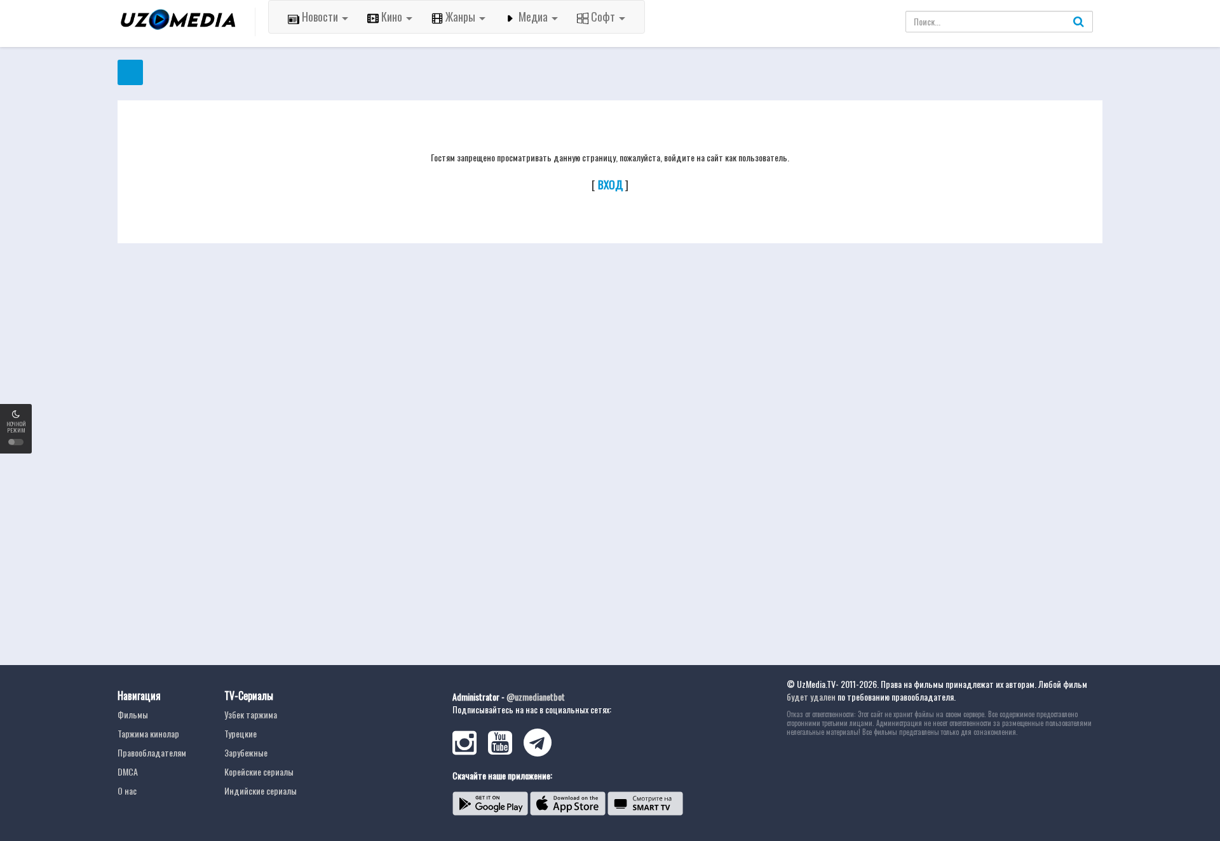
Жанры (460, 16)
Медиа (533, 16)
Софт (603, 16)
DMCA (128, 771)
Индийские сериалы (260, 790)
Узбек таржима (250, 714)
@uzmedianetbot (535, 696)
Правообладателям (152, 752)
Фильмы (133, 714)
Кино (392, 16)
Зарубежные (246, 752)
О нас (127, 790)
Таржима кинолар (148, 733)
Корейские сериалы (259, 771)
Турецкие (240, 733)
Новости (320, 16)
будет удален (811, 696)
